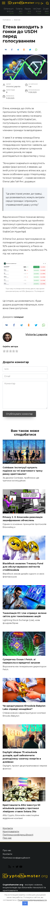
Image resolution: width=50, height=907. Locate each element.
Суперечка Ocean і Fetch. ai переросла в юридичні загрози (21, 661)
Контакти (8, 828)
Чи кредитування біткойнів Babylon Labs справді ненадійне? (24, 707)
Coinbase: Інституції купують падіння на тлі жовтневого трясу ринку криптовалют (23, 470)
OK (25, 903)
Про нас (7, 838)
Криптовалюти (11, 831)
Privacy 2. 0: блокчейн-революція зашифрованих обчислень (23, 519)
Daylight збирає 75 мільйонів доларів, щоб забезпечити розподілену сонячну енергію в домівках (22, 757)
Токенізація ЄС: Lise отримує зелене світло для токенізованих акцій (25, 615)
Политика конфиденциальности (32, 900)
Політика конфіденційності (18, 834)
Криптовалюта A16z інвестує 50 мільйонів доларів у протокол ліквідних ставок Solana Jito (21, 808)
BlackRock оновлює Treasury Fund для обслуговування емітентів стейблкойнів (23, 566)
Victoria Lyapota (36, 334)
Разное (10, 74)
